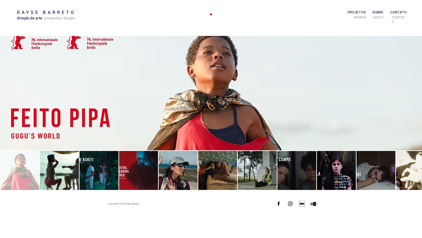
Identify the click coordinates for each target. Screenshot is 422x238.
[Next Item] (414, 93)
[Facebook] (279, 204)
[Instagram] (290, 204)
